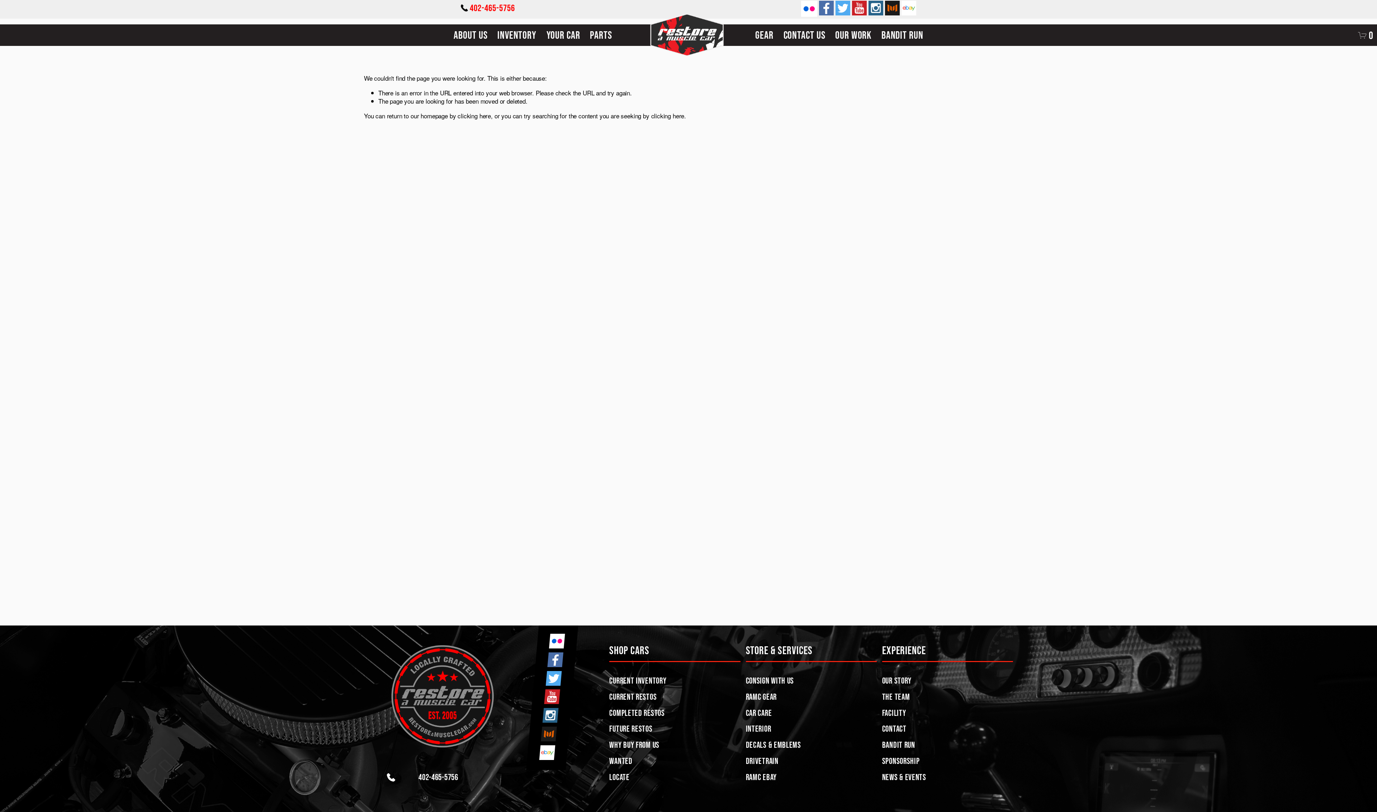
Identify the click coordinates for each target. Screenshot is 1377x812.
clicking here (474, 115)
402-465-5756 (492, 8)
